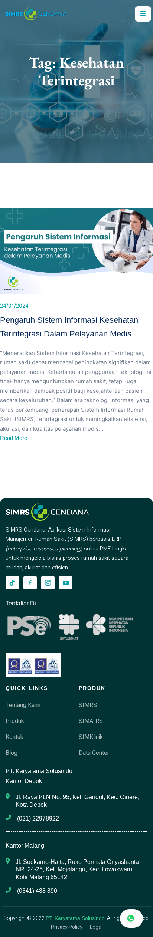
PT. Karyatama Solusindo (75, 918)
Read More (13, 438)
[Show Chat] (131, 918)
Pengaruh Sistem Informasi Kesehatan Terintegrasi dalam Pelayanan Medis (69, 326)
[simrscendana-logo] (36, 14)
